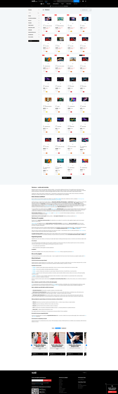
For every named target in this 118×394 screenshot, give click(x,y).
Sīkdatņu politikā (63, 389)
